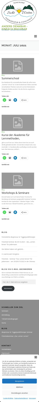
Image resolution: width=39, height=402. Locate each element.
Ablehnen (19, 387)
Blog (3, 75)
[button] (36, 357)
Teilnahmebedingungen (10, 319)
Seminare (5, 311)
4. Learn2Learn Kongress (10, 254)
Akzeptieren (19, 381)
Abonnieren (8, 288)
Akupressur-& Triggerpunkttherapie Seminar (17, 332)
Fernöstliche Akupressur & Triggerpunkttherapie (18, 237)
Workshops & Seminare (15, 193)
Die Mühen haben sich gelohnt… (13, 249)
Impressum (32, 398)
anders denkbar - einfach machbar (15, 27)
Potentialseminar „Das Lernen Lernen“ (15, 336)
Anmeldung (6, 315)
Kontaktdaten (6, 349)
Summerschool (10, 78)
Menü (35, 36)
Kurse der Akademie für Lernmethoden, (16, 136)
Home (4, 323)
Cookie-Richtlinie (8, 398)
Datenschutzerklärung (21, 398)
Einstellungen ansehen (19, 393)
